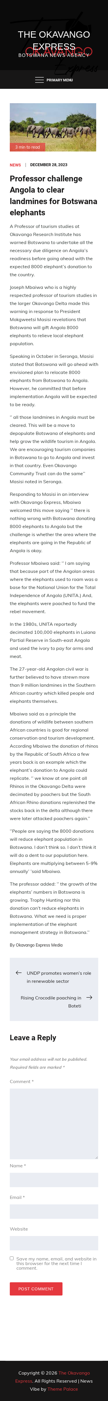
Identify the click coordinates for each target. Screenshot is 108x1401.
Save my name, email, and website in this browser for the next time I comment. (56, 1263)
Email (17, 1197)
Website (19, 1229)
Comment (22, 1081)
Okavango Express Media (39, 945)
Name (18, 1165)
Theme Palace (63, 1389)
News (15, 165)
